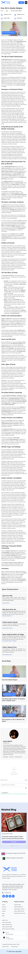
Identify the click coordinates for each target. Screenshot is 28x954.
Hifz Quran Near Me (9, 609)
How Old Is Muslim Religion (9, 679)
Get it (7, 932)
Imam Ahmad (7, 741)
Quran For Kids (7, 595)
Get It (7, 937)
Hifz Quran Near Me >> (7, 615)
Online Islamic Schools (10, 622)
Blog (7, 10)
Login (26, 780)
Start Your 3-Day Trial (15, 951)
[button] (26, 2)
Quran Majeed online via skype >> (9, 640)
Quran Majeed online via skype (13, 634)
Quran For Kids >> (6, 603)
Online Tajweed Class (9, 647)
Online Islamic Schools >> (7, 628)
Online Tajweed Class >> (7, 654)
